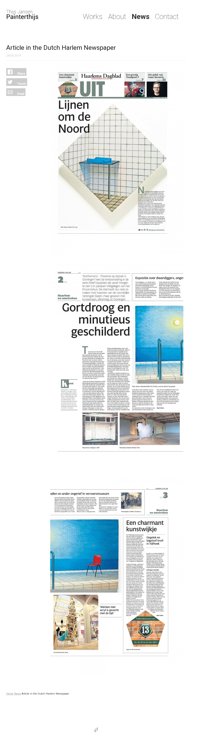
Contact (167, 16)
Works (93, 16)
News (140, 16)
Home (9, 693)
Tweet (21, 83)
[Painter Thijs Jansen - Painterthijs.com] (38, 15)
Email (20, 94)
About (117, 16)
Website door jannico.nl (96, 730)
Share (20, 73)
